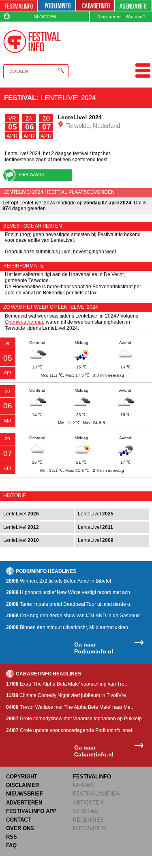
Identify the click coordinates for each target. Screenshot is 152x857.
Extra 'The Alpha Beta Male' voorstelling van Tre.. (66, 684)
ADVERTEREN (24, 803)
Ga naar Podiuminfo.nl (93, 648)
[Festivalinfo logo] (32, 41)
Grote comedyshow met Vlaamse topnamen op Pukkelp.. (75, 718)
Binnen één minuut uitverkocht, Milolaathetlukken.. (68, 627)
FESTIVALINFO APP (31, 811)
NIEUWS (83, 785)
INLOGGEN (44, 16)
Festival (20, 98)
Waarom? (135, 16)
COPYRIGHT (21, 777)
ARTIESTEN (88, 803)
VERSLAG (85, 811)
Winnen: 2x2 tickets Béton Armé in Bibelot (58, 581)
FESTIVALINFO (92, 777)
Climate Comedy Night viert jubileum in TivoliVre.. (67, 695)
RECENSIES (88, 820)
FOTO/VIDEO (89, 828)
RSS (11, 837)
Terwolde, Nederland (92, 125)
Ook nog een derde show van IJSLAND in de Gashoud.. (74, 615)
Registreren (108, 16)
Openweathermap (25, 322)
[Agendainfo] (133, 5)
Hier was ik (31, 174)
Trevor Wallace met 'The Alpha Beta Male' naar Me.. (69, 707)
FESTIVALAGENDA (96, 794)
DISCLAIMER (22, 785)
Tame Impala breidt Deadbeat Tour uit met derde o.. (69, 604)
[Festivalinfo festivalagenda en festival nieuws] (18, 5)
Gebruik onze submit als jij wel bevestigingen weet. (61, 251)
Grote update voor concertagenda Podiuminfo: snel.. (70, 730)
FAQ (11, 845)
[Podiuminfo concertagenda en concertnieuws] (56, 5)
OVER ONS (20, 828)
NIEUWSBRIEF (24, 794)
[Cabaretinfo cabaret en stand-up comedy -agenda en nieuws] (94, 5)
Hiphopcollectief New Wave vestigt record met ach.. (69, 592)
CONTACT (18, 820)
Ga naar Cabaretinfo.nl (93, 751)
